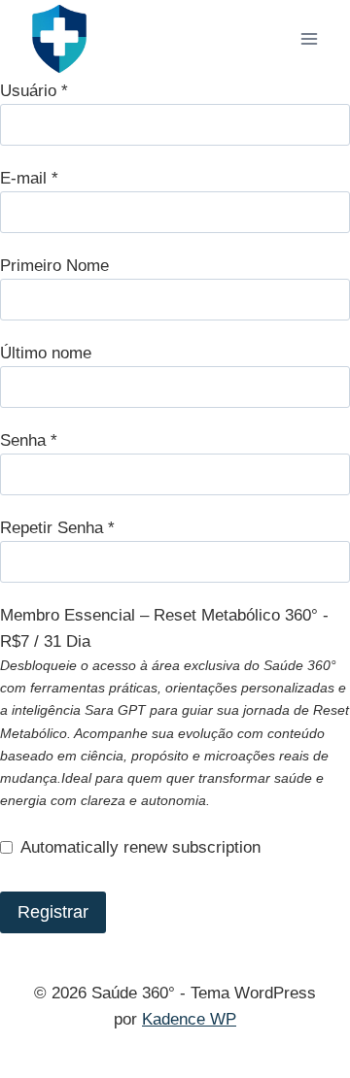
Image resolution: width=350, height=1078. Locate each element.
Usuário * (34, 91)
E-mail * (29, 178)
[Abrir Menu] (309, 38)
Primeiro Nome (54, 265)
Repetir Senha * (57, 528)
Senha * (28, 440)
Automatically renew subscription (140, 847)
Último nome (45, 353)
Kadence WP (189, 1019)
